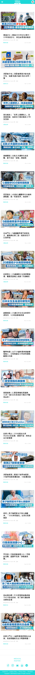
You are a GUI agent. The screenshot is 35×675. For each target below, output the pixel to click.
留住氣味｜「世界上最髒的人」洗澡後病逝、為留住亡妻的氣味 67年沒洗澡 (17, 117)
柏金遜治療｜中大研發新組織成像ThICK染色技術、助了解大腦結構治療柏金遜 (16, 597)
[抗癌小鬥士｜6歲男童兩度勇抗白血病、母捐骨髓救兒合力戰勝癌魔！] (17, 622)
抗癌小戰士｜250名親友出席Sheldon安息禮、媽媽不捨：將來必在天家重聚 (17, 436)
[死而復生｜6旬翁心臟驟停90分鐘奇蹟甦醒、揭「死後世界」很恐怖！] (17, 180)
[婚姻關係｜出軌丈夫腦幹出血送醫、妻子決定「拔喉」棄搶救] (17, 141)
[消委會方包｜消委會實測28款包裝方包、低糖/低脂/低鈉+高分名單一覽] (17, 59)
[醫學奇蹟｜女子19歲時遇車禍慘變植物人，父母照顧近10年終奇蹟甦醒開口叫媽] (17, 337)
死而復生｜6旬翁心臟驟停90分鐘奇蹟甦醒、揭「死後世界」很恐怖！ (17, 195)
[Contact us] (17, 665)
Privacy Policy (22, 671)
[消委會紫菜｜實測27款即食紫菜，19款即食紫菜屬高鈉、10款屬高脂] (17, 460)
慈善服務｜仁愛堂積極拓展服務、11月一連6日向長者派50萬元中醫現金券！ (16, 395)
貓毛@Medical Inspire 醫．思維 (10, 40)
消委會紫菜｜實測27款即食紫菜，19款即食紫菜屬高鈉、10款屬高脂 (17, 475)
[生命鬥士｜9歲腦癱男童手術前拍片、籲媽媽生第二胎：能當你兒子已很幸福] (17, 218)
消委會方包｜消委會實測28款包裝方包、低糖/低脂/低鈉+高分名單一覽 (17, 76)
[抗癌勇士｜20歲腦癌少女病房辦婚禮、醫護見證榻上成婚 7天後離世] (17, 259)
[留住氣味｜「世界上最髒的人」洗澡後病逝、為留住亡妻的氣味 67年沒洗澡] (17, 100)
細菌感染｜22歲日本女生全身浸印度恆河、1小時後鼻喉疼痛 (16, 314)
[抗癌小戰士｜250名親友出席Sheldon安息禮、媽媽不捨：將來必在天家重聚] (17, 419)
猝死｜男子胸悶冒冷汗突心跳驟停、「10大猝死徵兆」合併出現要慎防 (16, 515)
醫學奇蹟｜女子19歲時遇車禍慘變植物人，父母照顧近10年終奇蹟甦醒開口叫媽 (16, 354)
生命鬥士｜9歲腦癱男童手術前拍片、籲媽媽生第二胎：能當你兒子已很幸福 (16, 235)
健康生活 (5, 83)
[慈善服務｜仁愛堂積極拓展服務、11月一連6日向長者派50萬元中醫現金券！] (17, 378)
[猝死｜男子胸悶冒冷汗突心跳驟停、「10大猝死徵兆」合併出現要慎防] (17, 499)
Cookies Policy (13, 671)
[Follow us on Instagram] (13, 665)
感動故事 (5, 124)
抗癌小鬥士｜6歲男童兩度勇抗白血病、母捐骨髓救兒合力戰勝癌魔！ (17, 637)
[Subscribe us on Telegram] (27, 665)
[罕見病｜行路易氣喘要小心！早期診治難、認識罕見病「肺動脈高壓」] (17, 540)
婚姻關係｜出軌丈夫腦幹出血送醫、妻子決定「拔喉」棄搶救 (15, 157)
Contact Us (5, 671)
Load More (17, 652)
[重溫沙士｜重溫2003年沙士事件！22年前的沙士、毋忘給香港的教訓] (17, 20)
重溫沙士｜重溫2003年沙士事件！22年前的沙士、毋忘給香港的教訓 (17, 36)
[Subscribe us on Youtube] (22, 665)
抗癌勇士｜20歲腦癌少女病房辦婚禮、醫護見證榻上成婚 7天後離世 (16, 275)
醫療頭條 (5, 42)
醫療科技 (5, 605)
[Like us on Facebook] (8, 665)
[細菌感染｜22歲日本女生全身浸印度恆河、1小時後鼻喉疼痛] (17, 298)
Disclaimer (30, 671)
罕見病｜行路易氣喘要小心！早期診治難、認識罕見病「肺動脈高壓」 (16, 556)
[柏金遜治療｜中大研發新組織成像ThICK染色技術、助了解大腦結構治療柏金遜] (17, 581)
